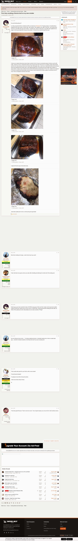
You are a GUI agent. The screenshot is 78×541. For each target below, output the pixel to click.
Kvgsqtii (6, 495)
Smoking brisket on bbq (10, 486)
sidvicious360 (5, 15)
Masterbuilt (38, 25)
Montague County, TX (6, 286)
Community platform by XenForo (38, 535)
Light (67, 535)
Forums (24, 1)
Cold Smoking (33, 4)
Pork (19, 473)
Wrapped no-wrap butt (9, 475)
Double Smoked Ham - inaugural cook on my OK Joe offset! (17, 471)
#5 (58, 335)
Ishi (56, 491)
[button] (21, 1)
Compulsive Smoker (9, 473)
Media (35, 1)
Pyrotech (6, 499)
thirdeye (55, 499)
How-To (59, 4)
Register (61, 526)
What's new (18, 1)
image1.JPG (14, 58)
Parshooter (7, 476)
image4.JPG (14, 130)
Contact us (29, 528)
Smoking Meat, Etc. (49, 4)
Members (41, 1)
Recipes (42, 4)
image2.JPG (14, 206)
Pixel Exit (53, 535)
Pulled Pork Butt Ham (9, 479)
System (62, 535)
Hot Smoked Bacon (66, 42)
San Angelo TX (7, 32)
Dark (71, 535)
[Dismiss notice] (75, 7)
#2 (58, 252)
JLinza (55, 480)
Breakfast (65, 49)
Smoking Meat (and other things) (50, 528)
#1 (58, 20)
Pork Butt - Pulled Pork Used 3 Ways (12, 498)
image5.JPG (14, 160)
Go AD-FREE (63, 528)
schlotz (55, 488)
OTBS (64, 30)
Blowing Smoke (13, 4)
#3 (58, 270)
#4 (58, 304)
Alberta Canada (7, 267)
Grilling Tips (65, 28)
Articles (29, 1)
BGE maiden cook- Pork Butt (11, 483)
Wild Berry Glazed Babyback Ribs (16, 490)
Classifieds (46, 530)
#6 (58, 368)
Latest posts (64, 17)
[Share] (57, 20)
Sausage (19, 4)
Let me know (60, 7)
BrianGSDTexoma (8, 480)
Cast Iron (55, 4)
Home (28, 523)
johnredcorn (7, 488)
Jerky (39, 4)
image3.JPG (14, 99)
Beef (17, 488)
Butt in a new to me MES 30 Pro (11, 494)
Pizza (64, 22)
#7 (58, 408)
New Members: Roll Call (5, 4)
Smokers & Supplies (26, 4)
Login (61, 523)
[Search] (75, 1)
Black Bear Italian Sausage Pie (69, 19)
